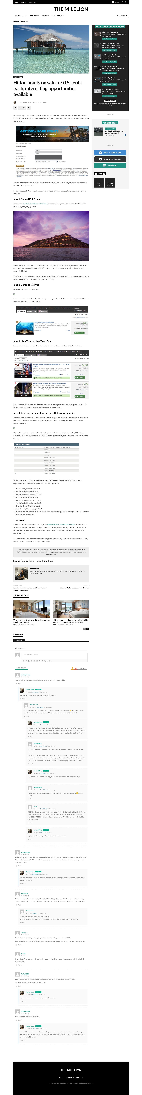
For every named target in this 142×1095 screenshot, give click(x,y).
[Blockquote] (39, 661)
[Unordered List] (37, 661)
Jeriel (41, 832)
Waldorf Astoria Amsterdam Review (74, 588)
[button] (115, 2)
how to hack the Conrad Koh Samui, (35, 204)
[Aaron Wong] (15, 102)
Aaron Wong (22, 102)
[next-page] (87, 629)
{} (47, 660)
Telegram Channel (45, 552)
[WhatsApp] (29, 108)
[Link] (45, 661)
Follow (110, 178)
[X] (20, 108)
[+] (50, 660)
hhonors (25, 561)
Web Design (82, 1083)
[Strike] (31, 661)
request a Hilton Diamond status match (61, 525)
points (46, 561)
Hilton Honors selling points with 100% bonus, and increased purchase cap (70, 621)
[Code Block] (42, 661)
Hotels (20, 21)
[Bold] (23, 661)
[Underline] (29, 661)
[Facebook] (122, 2)
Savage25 (34, 913)
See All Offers (110, 101)
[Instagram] (125, 2)
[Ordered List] (34, 661)
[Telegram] (24, 108)
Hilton (26, 21)
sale (51, 561)
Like (99, 178)
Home (15, 21)
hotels (39, 561)
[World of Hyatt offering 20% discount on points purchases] (31, 609)
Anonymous (35, 692)
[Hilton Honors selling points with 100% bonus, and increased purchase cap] (71, 609)
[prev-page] (84, 629)
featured (17, 561)
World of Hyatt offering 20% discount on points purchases (31, 621)
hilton (32, 561)
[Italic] (26, 661)
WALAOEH (35, 994)
